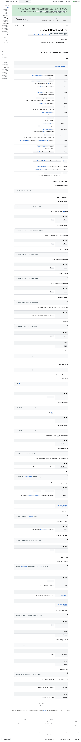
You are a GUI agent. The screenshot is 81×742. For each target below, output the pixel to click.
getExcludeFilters (47, 123)
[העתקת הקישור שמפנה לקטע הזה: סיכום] (63, 58)
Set (50, 77)
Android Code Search (58, 1)
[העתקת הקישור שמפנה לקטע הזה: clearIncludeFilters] (56, 365)
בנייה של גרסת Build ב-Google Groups (45, 732)
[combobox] (25, 1)
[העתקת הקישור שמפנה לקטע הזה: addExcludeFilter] (57, 249)
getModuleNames (48, 135)
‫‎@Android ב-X (50, 721)
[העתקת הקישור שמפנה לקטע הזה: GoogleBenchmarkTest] (53, 185)
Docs (69, 1)
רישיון (61, 739)
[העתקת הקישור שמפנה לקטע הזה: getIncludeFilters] (57, 425)
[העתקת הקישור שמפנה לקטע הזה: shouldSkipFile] (58, 669)
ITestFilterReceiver (54, 34)
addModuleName (39, 98)
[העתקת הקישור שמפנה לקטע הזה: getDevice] (61, 379)
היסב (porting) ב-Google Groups (46, 734)
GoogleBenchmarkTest (60, 66)
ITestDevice (64, 118)
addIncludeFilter (41, 92)
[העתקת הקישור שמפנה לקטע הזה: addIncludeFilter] (57, 273)
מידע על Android (76, 739)
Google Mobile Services (22, 727)
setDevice (40, 146)
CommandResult (65, 161)
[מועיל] (17, 25)
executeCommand (37, 160)
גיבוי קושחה (77, 730)
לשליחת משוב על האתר (49, 739)
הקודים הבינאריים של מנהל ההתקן (72, 732)
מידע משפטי (65, 739)
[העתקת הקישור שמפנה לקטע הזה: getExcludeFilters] (56, 402)
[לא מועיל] (15, 25)
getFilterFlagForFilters (43, 166)
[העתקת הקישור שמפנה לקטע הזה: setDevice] (61, 511)
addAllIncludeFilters (37, 81)
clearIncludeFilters (47, 112)
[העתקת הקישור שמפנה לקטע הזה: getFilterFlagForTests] (54, 640)
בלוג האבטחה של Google (48, 727)
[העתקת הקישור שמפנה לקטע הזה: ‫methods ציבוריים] (54, 198)
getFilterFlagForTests (40, 169)
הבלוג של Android (49, 725)
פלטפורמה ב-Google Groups (47, 730)
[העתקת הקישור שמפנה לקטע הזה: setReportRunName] (55, 535)
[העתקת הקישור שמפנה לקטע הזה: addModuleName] (57, 297)
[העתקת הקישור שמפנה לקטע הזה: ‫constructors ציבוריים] (51, 182)
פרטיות (57, 739)
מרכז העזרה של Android (22, 721)
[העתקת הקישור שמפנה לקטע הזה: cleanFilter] (61, 321)
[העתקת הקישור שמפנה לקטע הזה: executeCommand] (56, 561)
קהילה (70, 739)
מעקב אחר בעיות (23, 732)
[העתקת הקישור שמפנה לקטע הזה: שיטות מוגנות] (57, 557)
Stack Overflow (23, 730)
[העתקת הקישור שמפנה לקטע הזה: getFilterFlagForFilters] (54, 610)
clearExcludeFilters (47, 106)
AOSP (67, 25)
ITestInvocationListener (42, 140)
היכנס (3, 1)
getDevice (49, 118)
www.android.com (23, 725)
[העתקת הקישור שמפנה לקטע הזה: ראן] (65, 471)
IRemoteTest (45, 34)
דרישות (78, 723)
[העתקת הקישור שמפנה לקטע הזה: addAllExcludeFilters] (55, 201)
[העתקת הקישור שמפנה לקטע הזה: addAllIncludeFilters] (55, 225)
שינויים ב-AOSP (43, 12)
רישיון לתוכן (45, 710)
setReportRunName (37, 151)
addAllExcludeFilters (37, 75)
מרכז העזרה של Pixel (22, 723)
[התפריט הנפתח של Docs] (66, 1)
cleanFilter (43, 103)
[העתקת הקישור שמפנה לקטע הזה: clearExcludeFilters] (56, 351)
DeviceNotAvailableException (62, 506)
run (20, 140)
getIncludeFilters (47, 129)
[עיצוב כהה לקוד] (67, 189)
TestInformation (26, 140)
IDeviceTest (37, 34)
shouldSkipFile (48, 173)
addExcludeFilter (41, 86)
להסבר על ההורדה (75, 725)
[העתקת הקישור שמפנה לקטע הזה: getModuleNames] (56, 448)
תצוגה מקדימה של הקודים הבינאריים (72, 727)
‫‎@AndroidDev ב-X (49, 723)
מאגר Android (76, 721)
